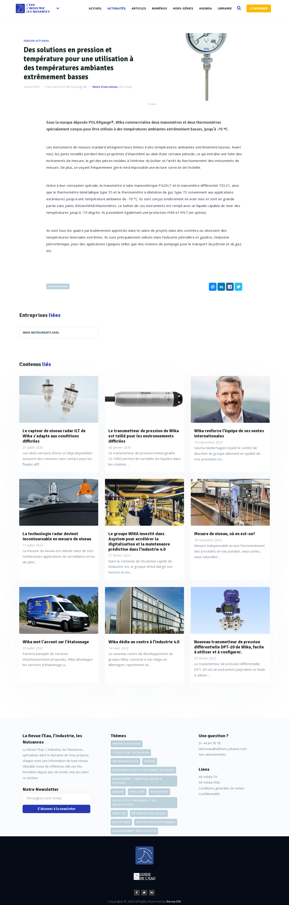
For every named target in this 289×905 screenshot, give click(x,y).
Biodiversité (159, 791)
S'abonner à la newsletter (56, 809)
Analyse (118, 791)
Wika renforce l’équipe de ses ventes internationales (229, 433)
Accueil (95, 8)
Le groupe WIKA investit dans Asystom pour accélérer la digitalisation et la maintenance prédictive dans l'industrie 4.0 (139, 541)
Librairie (225, 8)
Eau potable (121, 822)
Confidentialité (209, 794)
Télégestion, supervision (130, 752)
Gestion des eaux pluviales (155, 822)
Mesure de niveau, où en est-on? (224, 534)
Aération (119, 813)
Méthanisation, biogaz (149, 813)
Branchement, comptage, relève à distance (137, 780)
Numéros (159, 8)
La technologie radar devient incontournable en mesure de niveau (57, 536)
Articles (139, 8)
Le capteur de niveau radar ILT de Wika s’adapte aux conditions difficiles (54, 436)
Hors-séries (183, 8)
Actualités (116, 8)
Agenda (205, 8)
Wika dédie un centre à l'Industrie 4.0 (143, 642)
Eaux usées (137, 791)
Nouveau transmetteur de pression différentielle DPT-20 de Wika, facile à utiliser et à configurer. (229, 647)
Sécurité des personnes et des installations (134, 802)
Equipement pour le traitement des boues (143, 770)
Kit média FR (208, 777)
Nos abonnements (212, 754)
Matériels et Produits (36, 41)
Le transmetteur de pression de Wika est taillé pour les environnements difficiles (143, 436)
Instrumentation (58, 286)
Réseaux (149, 761)
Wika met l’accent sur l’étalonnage (56, 642)
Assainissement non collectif (134, 830)
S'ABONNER (259, 8)
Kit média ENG (209, 782)
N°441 (66, 87)
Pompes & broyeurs (126, 743)
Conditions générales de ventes (222, 788)
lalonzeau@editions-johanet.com (223, 749)
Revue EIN (174, 901)
